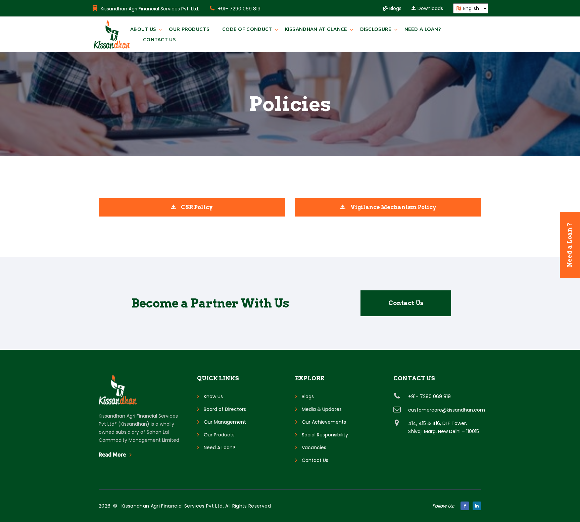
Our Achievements (324, 422)
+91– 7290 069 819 (239, 8)
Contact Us (159, 39)
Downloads (430, 8)
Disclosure (376, 29)
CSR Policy (197, 207)
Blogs (395, 8)
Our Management (225, 422)
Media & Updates (322, 409)
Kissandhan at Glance (316, 29)
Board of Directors (225, 409)
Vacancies (314, 447)
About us (143, 29)
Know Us (213, 396)
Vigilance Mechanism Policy (393, 207)
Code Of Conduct (247, 29)
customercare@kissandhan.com (446, 410)
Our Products (189, 29)
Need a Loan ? (569, 245)
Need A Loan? (422, 29)
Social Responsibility (325, 434)
